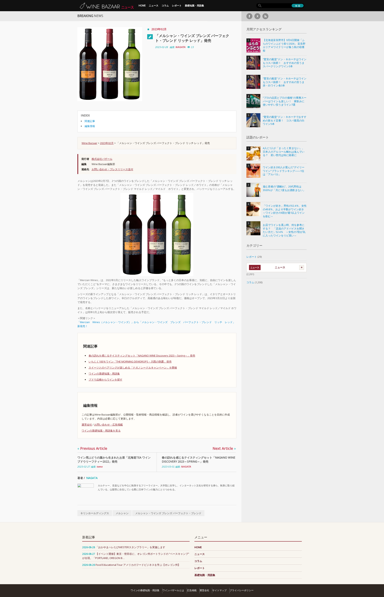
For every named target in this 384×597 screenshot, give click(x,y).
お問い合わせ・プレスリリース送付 (112, 169)
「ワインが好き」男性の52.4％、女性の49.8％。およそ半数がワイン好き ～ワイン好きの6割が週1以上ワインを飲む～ (285, 211)
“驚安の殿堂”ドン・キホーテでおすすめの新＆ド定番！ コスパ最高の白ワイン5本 (284, 120)
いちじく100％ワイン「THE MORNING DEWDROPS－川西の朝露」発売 (130, 361)
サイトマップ (219, 590)
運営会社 (87, 424)
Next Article (224, 448)
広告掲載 (192, 590)
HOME (142, 5)
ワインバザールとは (173, 590)
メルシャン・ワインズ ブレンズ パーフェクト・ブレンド (168, 513)
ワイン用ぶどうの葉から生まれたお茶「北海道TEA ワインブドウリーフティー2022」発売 (114, 459)
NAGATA (181, 47)
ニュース (153, 5)
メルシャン (122, 513)
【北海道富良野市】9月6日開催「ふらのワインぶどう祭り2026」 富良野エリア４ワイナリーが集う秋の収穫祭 (284, 45)
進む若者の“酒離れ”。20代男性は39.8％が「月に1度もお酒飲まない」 (284, 188)
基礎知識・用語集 (194, 5)
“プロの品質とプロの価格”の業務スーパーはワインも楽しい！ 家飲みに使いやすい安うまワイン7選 (284, 101)
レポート (177, 5)
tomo (100, 466)
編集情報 (90, 126)
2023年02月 (159, 29)
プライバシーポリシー (242, 590)
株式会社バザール (102, 159)
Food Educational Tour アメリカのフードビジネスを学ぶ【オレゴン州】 (138, 565)
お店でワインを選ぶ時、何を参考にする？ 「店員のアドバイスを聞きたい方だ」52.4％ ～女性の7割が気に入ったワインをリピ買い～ (284, 230)
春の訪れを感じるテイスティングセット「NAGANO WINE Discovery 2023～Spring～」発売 (142, 355)
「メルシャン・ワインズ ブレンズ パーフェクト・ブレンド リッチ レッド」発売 (192, 38)
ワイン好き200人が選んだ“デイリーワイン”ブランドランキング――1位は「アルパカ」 (283, 171)
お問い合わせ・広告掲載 (108, 424)
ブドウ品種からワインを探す (105, 379)
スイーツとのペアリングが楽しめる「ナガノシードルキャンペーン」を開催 (133, 367)
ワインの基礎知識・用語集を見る (101, 430)
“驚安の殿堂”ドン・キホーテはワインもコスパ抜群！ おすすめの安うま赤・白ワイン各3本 (284, 82)
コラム (165, 5)
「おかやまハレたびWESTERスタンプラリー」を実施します (130, 547)
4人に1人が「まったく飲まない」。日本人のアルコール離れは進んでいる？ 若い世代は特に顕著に (284, 151)
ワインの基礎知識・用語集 (104, 373)
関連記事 (90, 121)
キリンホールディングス (94, 513)
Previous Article (92, 448)
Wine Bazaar (89, 143)
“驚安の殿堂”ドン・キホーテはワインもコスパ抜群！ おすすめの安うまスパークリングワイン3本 (284, 63)
